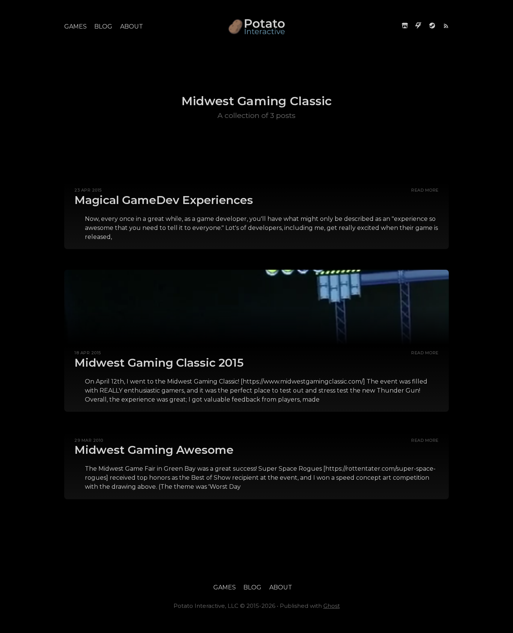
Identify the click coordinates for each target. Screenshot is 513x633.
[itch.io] (405, 27)
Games (75, 26)
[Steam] (432, 27)
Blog (103, 26)
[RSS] (446, 27)
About (131, 26)
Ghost (331, 605)
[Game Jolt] (418, 27)
